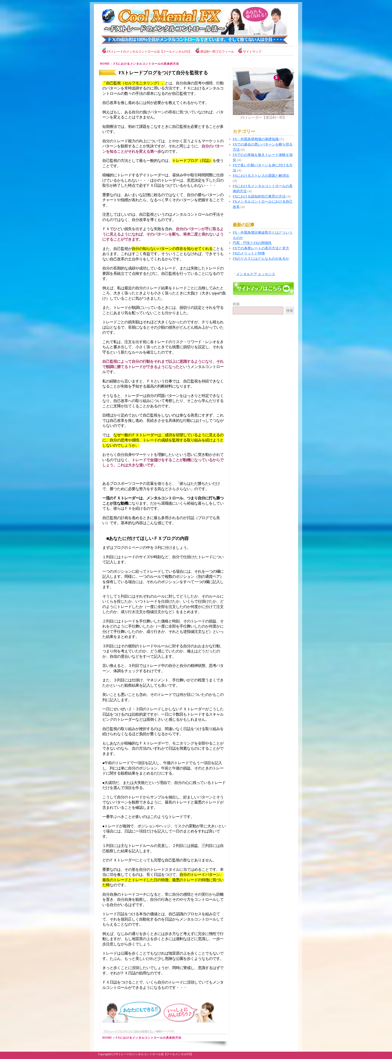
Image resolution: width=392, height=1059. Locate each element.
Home (105, 63)
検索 (236, 304)
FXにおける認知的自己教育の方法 (259, 196)
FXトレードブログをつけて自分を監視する (163, 72)
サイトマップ (252, 51)
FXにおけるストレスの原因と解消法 (261, 176)
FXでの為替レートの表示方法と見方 (261, 248)
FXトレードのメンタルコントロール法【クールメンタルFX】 (149, 51)
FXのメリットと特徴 (249, 253)
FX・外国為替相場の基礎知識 (256, 139)
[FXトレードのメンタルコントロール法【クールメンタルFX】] (193, 44)
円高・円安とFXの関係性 (252, 243)
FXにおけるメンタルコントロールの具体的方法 (146, 63)
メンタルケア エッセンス (255, 274)
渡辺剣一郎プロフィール (217, 51)
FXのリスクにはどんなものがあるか (261, 259)
